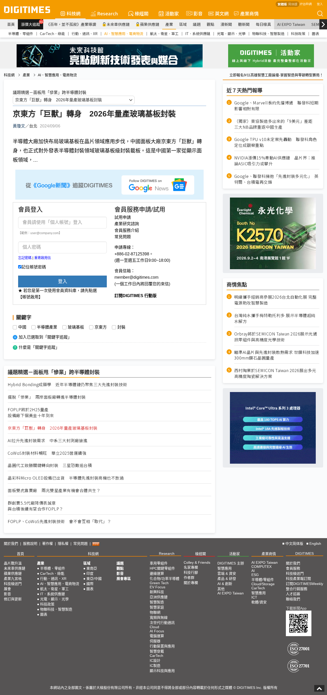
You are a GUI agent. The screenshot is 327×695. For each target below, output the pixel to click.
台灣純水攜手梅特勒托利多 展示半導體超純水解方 (275, 318)
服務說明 (30, 543)
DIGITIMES (304, 553)
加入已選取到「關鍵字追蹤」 (45, 337)
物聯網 (155, 612)
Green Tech (159, 583)
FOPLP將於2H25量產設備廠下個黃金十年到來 (31, 412)
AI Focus (157, 631)
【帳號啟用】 (30, 297)
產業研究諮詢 (126, 224)
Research (107, 13)
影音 (195, 13)
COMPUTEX (261, 566)
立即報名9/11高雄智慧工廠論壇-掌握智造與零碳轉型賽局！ (276, 75)
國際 (90, 584)
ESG (255, 575)
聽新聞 (244, 24)
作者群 (189, 577)
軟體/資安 (259, 602)
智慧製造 (157, 602)
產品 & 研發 (226, 579)
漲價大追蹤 (32, 23)
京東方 (101, 327)
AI (253, 571)
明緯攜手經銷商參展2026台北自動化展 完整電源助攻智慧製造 (275, 300)
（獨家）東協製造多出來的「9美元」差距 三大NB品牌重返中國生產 (275, 124)
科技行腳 (191, 572)
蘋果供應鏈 (149, 24)
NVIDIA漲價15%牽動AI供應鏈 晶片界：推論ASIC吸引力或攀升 (275, 161)
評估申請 (305, 4)
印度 (90, 573)
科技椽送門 (13, 584)
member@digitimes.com (136, 277)
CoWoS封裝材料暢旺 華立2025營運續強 (47, 453)
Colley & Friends (197, 562)
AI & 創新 (224, 584)
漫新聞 (226, 24)
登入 (320, 4)
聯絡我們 (293, 599)
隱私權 (63, 543)
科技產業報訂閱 (298, 579)
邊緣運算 (157, 573)
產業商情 (249, 13)
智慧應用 (224, 568)
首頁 (11, 24)
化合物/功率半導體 (164, 579)
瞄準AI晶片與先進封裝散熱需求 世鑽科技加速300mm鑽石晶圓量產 (276, 355)
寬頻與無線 (159, 617)
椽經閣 (141, 13)
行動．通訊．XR (85, 33)
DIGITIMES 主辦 (230, 563)
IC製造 (155, 666)
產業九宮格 (13, 579)
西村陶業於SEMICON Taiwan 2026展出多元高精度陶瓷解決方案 (275, 373)
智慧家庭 (157, 607)
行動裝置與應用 (162, 646)
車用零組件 (159, 563)
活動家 (172, 13)
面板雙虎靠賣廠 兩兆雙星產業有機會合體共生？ (54, 490)
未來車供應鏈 (118, 24)
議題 (197, 24)
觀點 (210, 24)
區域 (183, 24)
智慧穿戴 (157, 651)
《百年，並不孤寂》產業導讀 (71, 24)
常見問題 (122, 237)
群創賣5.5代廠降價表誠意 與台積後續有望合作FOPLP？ (35, 506)
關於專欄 (191, 583)
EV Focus (157, 587)
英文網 (222, 13)
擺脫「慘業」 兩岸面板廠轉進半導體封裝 (47, 397)
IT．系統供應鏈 (197, 33)
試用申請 (122, 217)
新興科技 (157, 592)
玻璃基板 (76, 327)
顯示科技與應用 (162, 671)
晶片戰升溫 (13, 563)
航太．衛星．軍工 (164, 33)
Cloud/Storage (263, 584)
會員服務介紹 (126, 230)
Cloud (154, 627)
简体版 (292, 4)
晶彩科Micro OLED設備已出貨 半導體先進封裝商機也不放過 (66, 478)
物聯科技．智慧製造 (268, 33)
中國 (22, 327)
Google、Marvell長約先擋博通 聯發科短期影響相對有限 (276, 106)
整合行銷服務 (296, 589)
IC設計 (155, 660)
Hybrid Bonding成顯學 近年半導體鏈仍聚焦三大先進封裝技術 (67, 384)
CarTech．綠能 (52, 33)
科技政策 (298, 33)
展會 (7, 589)
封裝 (121, 327)
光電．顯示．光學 (231, 33)
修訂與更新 (13, 599)
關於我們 (11, 543)
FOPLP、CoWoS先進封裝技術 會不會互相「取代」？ (59, 521)
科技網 (73, 13)
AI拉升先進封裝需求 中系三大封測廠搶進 (47, 440)
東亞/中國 (94, 579)
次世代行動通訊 (162, 623)
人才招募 (293, 594)
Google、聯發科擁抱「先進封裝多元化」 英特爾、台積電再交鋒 (276, 179)
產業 (169, 24)
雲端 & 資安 (226, 573)
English (315, 543)
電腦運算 (157, 636)
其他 (221, 589)
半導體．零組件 (20, 33)
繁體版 (282, 4)
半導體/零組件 (262, 580)
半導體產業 (47, 327)
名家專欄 (191, 567)
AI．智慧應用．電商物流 (123, 33)
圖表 (315, 33)
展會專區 (123, 579)
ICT (254, 597)
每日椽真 (263, 24)
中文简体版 (294, 543)
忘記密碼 (24, 258)
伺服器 (155, 641)
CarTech (156, 656)
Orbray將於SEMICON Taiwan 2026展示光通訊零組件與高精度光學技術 (275, 337)
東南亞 (91, 568)
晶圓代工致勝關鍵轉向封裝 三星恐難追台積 (50, 465)
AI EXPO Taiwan (291, 24)
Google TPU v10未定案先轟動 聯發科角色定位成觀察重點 (275, 142)
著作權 (47, 543)
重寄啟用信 (42, 258)
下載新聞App (296, 608)
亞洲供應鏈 (159, 597)
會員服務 (293, 568)
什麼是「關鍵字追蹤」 (39, 347)
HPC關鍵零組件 (162, 568)
